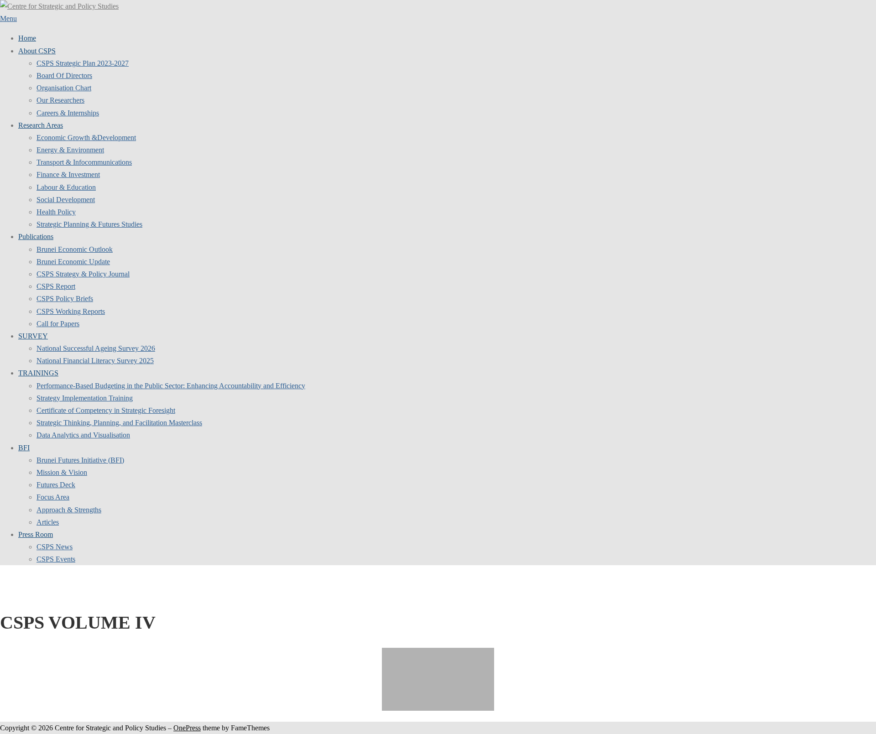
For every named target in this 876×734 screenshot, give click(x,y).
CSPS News (54, 547)
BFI (24, 448)
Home (27, 38)
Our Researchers (60, 100)
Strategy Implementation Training (84, 398)
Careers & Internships (67, 113)
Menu (8, 18)
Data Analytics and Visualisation (83, 435)
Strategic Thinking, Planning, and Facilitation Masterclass (119, 423)
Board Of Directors (64, 75)
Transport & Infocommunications (84, 162)
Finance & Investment (68, 174)
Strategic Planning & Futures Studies (89, 224)
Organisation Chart (63, 88)
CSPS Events (55, 559)
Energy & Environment (70, 150)
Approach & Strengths (68, 510)
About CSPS (37, 51)
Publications (35, 236)
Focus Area (52, 497)
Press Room (35, 534)
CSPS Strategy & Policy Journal (83, 274)
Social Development (65, 199)
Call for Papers (57, 324)
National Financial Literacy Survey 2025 (95, 360)
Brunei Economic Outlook (74, 249)
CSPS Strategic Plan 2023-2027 (82, 63)
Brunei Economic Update (73, 261)
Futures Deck (55, 485)
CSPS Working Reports (70, 311)
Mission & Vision (61, 472)
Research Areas (40, 125)
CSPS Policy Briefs (64, 298)
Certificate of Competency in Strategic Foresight (105, 410)
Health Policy (56, 212)
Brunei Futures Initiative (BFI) (80, 460)
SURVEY (33, 336)
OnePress (187, 728)
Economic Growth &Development (86, 137)
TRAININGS (38, 373)
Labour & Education (66, 187)
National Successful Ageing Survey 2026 (95, 348)
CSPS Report (55, 286)
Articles (47, 522)
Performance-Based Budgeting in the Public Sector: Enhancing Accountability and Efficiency (170, 386)
